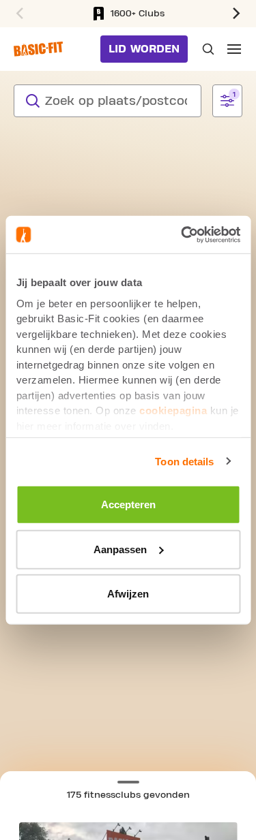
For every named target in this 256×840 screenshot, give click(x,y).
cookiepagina (173, 410)
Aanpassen (120, 549)
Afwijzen (128, 594)
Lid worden (144, 49)
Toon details (184, 461)
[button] (238, 14)
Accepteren (128, 504)
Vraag (207, 49)
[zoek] (33, 101)
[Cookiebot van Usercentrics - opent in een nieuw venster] (182, 234)
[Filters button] (227, 100)
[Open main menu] (234, 49)
